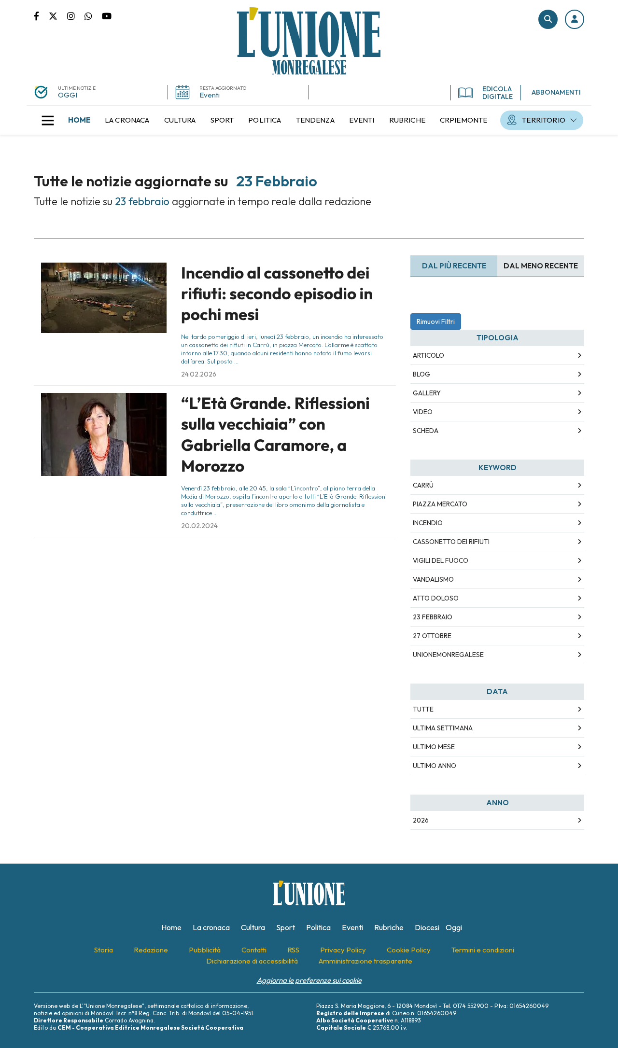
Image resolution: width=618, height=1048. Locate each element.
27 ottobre (432, 635)
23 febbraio (432, 617)
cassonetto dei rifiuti (451, 541)
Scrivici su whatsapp (93, 15)
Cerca (548, 19)
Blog (421, 374)
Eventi (209, 94)
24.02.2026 (198, 374)
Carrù (423, 485)
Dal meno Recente (541, 265)
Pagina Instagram (75, 15)
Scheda (425, 430)
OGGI (67, 94)
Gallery (427, 393)
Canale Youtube (107, 15)
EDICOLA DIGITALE (497, 92)
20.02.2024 (199, 525)
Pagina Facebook (41, 15)
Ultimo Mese (434, 746)
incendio (428, 522)
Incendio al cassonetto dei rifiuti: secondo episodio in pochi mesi (277, 294)
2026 (421, 820)
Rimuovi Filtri (436, 321)
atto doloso (436, 598)
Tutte (423, 709)
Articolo (428, 355)
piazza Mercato (440, 504)
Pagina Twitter (58, 15)
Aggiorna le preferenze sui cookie (309, 980)
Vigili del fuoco (440, 560)
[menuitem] (79, 120)
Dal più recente (454, 265)
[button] (574, 19)
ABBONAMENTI (556, 92)
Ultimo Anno (434, 765)
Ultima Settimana (443, 728)
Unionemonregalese (448, 654)
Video (423, 411)
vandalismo (433, 579)
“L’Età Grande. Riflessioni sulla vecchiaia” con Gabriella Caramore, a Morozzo (275, 434)
